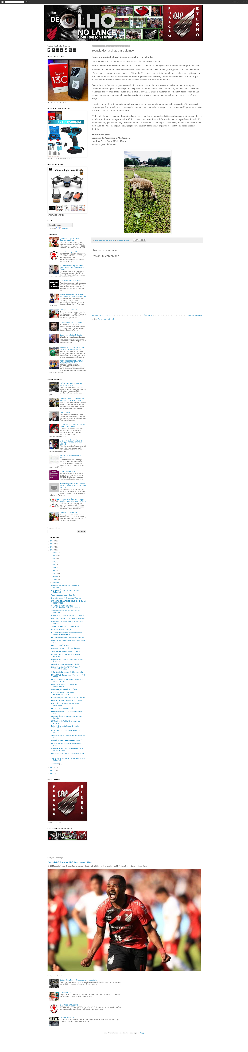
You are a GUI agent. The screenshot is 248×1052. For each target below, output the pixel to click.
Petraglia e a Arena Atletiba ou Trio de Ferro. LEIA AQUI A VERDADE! (72, 399)
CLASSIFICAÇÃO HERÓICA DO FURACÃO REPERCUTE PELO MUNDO (71, 442)
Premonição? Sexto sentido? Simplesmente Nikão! (70, 239)
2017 (52, 547)
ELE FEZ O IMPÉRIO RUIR (60, 645)
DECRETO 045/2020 (67, 471)
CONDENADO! (65, 992)
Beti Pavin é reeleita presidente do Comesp (66, 700)
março (54, 558)
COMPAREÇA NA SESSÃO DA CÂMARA (65, 648)
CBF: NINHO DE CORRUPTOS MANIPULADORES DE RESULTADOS (65, 607)
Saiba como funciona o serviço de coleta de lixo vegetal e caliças (72, 348)
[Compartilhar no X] (139, 240)
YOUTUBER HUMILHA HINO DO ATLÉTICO (66, 651)
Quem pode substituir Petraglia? (71, 335)
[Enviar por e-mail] (134, 240)
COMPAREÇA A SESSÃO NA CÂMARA (65, 689)
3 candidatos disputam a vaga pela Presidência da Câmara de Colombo (73, 295)
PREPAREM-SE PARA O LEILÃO (62, 708)
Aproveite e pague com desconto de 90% (65, 664)
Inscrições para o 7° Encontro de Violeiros (66, 598)
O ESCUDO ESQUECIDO (69, 252)
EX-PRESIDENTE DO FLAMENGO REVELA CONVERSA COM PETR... (66, 633)
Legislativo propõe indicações (61, 629)
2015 (52, 541)
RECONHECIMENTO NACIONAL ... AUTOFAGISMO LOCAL (72, 362)
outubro (54, 580)
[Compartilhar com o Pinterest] (144, 240)
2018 (52, 550)
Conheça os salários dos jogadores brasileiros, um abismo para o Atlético (73, 500)
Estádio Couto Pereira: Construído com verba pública (72, 384)
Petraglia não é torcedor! (68, 310)
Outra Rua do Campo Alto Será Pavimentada (67, 672)
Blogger (142, 1033)
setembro (55, 577)
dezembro (55, 764)
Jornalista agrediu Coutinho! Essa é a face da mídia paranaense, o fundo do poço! (73, 485)
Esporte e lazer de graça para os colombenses (67, 637)
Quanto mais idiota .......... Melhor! (71, 322)
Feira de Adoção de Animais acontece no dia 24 (68, 697)
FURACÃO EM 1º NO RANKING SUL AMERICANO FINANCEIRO (73, 426)
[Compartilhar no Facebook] (142, 240)
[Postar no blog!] (137, 240)
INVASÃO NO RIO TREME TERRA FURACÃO (67, 740)
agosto (54, 574)
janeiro (54, 553)
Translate (64, 228)
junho (54, 568)
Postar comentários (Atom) (107, 319)
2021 (52, 774)
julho (54, 571)
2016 (52, 544)
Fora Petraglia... (65, 412)
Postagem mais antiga (194, 315)
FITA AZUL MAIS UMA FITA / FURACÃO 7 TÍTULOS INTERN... (65, 668)
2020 (52, 771)
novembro (55, 583)
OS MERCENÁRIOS (67, 1018)
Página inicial (148, 315)
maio (54, 565)
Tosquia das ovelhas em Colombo (63, 595)
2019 (52, 768)
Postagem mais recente (100, 315)
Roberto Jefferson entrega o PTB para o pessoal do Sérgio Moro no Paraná (72, 267)
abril (53, 562)
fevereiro (55, 556)
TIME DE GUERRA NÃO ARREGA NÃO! (65, 626)
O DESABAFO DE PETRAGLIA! (71, 281)
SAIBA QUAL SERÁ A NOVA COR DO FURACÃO (68, 616)
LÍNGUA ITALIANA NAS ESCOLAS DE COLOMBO (68, 619)
